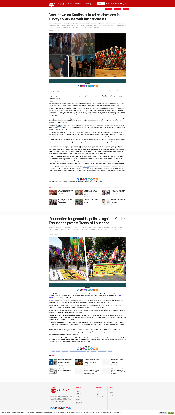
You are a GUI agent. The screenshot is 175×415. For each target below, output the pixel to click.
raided (59, 125)
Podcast (98, 393)
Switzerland (93, 350)
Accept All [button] (170, 412)
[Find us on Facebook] (106, 3)
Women (75, 8)
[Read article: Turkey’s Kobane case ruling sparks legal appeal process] (53, 371)
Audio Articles (79, 402)
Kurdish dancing (88, 181)
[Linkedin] (86, 86)
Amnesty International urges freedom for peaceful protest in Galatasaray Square (118, 192)
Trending (95, 181)
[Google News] (69, 408)
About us (111, 392)
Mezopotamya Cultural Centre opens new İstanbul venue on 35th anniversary (65, 201)
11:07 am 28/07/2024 (53, 234)
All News (56, 8)
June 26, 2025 (114, 364)
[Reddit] (94, 86)
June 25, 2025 (61, 372)
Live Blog (98, 391)
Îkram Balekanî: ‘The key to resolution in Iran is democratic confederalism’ (118, 361)
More (101, 8)
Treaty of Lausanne (102, 350)
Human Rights (88, 8)
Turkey (100, 181)
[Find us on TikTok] (123, 3)
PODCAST (117, 9)
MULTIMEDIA (108, 9)
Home (51, 8)
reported (121, 112)
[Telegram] (91, 86)
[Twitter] (53, 408)
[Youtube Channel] (67, 408)
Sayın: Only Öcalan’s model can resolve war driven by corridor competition (118, 201)
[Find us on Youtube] (121, 3)
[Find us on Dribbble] (115, 3)
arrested (74, 101)
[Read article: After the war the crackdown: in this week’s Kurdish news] (53, 192)
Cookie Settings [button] (163, 412)
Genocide (58, 350)
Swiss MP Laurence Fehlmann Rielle (58, 329)
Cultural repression (63, 181)
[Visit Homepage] (56, 4)
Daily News (98, 390)
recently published (100, 333)
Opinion (62, 8)
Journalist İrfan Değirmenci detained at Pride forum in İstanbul (91, 201)
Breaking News (99, 396)
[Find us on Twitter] (108, 3)
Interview (78, 399)
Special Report (79, 403)
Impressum (112, 390)
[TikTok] (61, 408)
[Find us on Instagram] (111, 3)
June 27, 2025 (87, 365)
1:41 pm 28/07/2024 (52, 30)
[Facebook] (78, 86)
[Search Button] (103, 3)
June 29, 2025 (61, 193)
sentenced (117, 110)
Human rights (72, 181)
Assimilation (54, 181)
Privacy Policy (112, 395)
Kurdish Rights (65, 350)
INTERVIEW (96, 8)
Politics (81, 8)
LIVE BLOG (126, 9)
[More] (97, 86)
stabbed (65, 110)
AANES (53, 350)
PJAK (88, 350)
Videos (97, 394)
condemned (86, 166)
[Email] (89, 86)
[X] (81, 86)
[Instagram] (83, 86)
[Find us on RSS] (113, 3)
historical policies (69, 96)
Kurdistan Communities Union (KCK (78, 350)
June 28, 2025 (61, 365)
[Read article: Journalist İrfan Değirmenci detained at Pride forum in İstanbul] (79, 202)
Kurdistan (68, 8)
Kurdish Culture (79, 181)
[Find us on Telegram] (118, 3)
